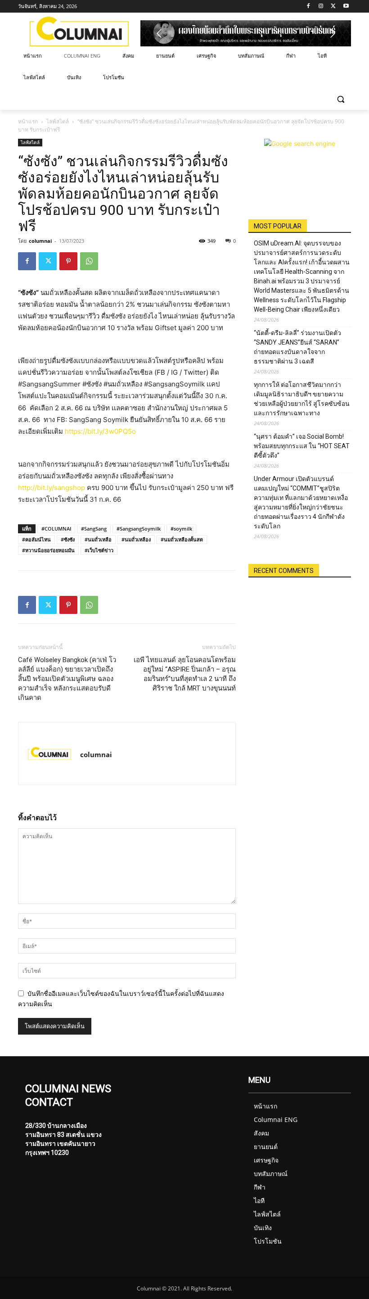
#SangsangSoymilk (139, 528)
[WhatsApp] (89, 261)
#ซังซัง (68, 539)
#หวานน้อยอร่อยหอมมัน (48, 550)
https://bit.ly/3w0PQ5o (100, 431)
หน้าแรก (28, 121)
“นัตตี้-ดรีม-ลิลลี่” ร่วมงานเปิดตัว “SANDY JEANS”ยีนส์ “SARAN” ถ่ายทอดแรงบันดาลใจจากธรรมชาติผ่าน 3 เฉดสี (297, 347)
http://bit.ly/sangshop (51, 487)
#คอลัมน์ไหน (36, 539)
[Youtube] (346, 6)
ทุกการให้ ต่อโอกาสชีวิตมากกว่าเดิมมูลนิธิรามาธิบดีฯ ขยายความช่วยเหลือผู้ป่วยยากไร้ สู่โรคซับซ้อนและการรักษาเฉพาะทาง (302, 399)
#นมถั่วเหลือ (98, 539)
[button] (340, 99)
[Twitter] (333, 6)
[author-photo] (49, 753)
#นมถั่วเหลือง (136, 539)
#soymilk (181, 528)
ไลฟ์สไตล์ (57, 121)
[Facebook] (308, 6)
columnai (40, 240)
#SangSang (94, 528)
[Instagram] (321, 6)
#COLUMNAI (56, 528)
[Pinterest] (68, 261)
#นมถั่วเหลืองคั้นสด (182, 539)
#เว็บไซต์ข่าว (99, 550)
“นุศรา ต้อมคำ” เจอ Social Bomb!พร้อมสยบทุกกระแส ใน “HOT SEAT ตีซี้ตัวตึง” (302, 446)
